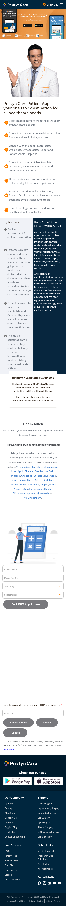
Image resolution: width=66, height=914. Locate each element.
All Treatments (45, 868)
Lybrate (9, 803)
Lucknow (14, 484)
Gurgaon (38, 475)
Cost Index (43, 864)
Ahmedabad (23, 466)
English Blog (11, 827)
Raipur (39, 488)
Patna (24, 488)
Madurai (24, 484)
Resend (47, 722)
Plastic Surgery (45, 827)
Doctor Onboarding (15, 836)
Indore (14, 480)
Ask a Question (12, 879)
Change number (18, 722)
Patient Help (11, 855)
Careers (9, 822)
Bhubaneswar (51, 466)
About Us (10, 812)
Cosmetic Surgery (47, 812)
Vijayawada (43, 493)
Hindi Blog (10, 831)
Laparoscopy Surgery (49, 808)
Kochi (30, 480)
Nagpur (44, 484)
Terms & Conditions (16, 901)
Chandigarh (17, 471)
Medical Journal (46, 851)
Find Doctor (11, 869)
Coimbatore (41, 471)
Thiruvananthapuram (24, 493)
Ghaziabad (27, 475)
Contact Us (11, 817)
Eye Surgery (44, 822)
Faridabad (14, 475)
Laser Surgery (45, 803)
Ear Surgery (44, 817)
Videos (8, 874)
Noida (17, 488)
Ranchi (48, 488)
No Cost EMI (11, 860)
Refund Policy (53, 901)
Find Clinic (10, 865)
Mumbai (34, 484)
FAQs (7, 851)
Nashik (53, 484)
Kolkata (38, 480)
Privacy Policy (36, 901)
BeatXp (8, 808)
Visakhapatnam (32, 497)
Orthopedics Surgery (48, 831)
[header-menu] (61, 4)
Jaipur (22, 480)
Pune (32, 488)
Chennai (29, 471)
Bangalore (37, 466)
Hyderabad (50, 475)
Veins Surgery (45, 836)
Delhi (52, 471)
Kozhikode (49, 480)
